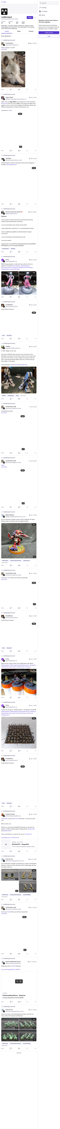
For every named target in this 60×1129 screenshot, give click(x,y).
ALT (23, 85)
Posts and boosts (6, 36)
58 (9, 23)
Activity (7, 31)
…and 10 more (4, 896)
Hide (22, 52)
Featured (31, 31)
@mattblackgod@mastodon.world (8, 19)
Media (18, 31)
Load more (19, 1052)
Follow (30, 17)
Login (48, 36)
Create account (49, 32)
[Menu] (35, 17)
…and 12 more (4, 562)
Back (4, 2)
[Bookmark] (27, 89)
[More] (35, 89)
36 (2, 23)
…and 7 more (22, 395)
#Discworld (4, 103)
